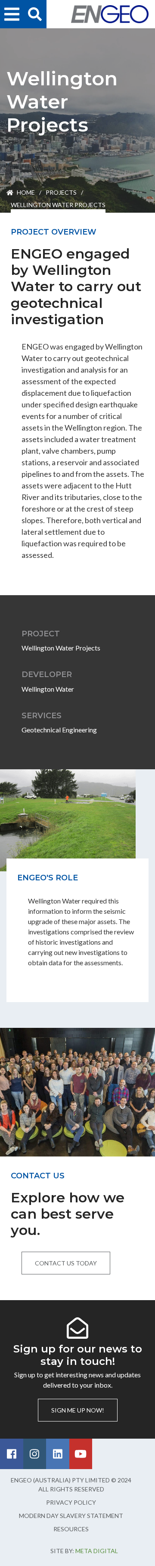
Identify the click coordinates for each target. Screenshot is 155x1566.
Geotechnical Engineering (59, 730)
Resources (71, 1529)
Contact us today (66, 1263)
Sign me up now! (77, 1410)
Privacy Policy (71, 1502)
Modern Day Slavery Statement (71, 1515)
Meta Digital (96, 1550)
